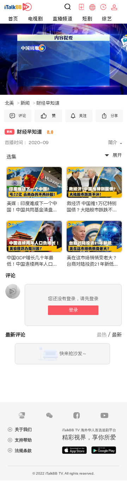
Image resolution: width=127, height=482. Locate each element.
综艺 (107, 18)
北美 (12, 103)
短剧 (87, 18)
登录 (73, 310)
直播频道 (62, 18)
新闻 (27, 103)
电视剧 (35, 18)
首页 (13, 18)
